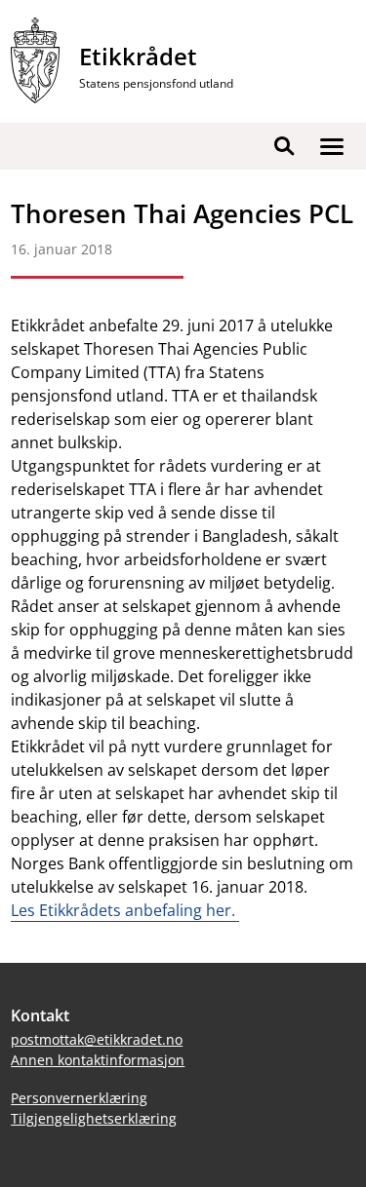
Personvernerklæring (79, 1098)
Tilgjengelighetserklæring (94, 1118)
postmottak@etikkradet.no (97, 1039)
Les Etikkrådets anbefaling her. (125, 910)
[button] (331, 146)
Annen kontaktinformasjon (97, 1060)
